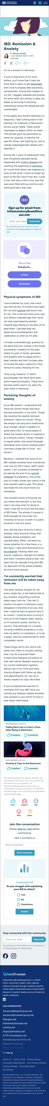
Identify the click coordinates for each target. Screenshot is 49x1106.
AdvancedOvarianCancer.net (18, 1015)
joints (29, 356)
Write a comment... (15, 845)
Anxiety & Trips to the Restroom (23, 763)
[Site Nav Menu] (46, 2)
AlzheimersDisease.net (15, 1023)
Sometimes (27, 904)
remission (37, 166)
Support (24, 802)
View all (9, 1053)
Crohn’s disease (29, 162)
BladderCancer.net (13, 1043)
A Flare (24, 275)
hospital (21, 310)
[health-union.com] (14, 975)
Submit (24, 911)
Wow (17, 812)
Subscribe (34, 221)
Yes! (23, 895)
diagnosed (36, 84)
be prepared (10, 551)
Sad (34, 802)
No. (22, 899)
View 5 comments (23, 838)
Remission (24, 284)
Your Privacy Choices (36, 1063)
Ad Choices (8, 1070)
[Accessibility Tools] (34, 2)
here (19, 794)
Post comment (24, 852)
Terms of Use (26, 948)
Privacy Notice (24, 229)
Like (11, 802)
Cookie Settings (10, 1066)
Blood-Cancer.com (13, 1047)
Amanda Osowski (19, 53)
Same (29, 812)
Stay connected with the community (24, 933)
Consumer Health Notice (14, 1063)
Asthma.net (9, 1027)
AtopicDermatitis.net (14, 1031)
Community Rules (27, 1066)
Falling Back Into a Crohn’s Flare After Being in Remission (23, 728)
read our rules (24, 829)
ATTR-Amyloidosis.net (15, 1035)
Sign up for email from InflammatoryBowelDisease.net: (24, 211)
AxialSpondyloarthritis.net (17, 1039)
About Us (7, 1059)
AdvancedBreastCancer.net (17, 1011)
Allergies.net (9, 1019)
